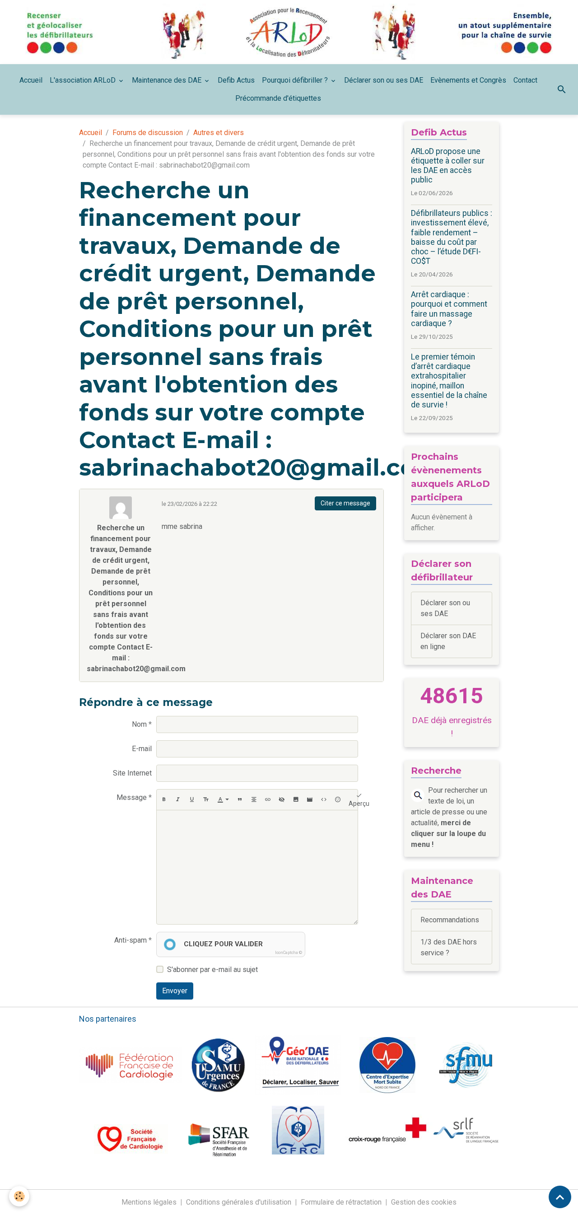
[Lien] (268, 800)
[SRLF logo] (466, 1129)
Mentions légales (149, 1202)
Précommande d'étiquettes (278, 98)
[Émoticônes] (338, 800)
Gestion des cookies (424, 1202)
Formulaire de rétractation (341, 1202)
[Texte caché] (282, 800)
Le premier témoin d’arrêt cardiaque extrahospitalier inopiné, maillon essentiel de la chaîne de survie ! (449, 380)
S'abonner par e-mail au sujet (212, 969)
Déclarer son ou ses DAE (383, 80)
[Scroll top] (560, 1197)
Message (132, 797)
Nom (139, 724)
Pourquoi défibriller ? (296, 80)
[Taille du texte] (206, 800)
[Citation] (240, 800)
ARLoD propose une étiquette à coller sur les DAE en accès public (448, 165)
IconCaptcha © (288, 952)
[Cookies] (19, 1196)
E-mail (142, 748)
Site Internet (132, 773)
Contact (525, 80)
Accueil (30, 80)
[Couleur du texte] (223, 800)
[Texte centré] (254, 800)
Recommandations (449, 920)
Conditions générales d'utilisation (238, 1202)
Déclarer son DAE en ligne (448, 641)
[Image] (296, 800)
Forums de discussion (147, 132)
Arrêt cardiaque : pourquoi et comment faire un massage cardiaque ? (449, 308)
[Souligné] (192, 800)
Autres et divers (218, 132)
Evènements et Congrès (468, 80)
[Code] (324, 800)
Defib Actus (236, 80)
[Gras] (164, 800)
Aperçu (359, 803)
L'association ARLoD (83, 80)
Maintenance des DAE (167, 80)
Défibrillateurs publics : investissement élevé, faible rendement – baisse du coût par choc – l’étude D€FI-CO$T (451, 237)
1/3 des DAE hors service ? (448, 947)
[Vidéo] (310, 800)
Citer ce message (345, 503)
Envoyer (174, 990)
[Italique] (178, 800)
